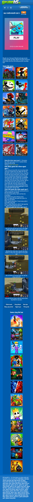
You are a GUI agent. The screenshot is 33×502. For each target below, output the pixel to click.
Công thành (17, 304)
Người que (18, 307)
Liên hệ (26, 479)
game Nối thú (6, 492)
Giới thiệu (20, 479)
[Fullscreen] (11, 7)
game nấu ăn (14, 485)
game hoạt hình (21, 486)
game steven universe (12, 496)
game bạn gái (6, 485)
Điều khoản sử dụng (19, 480)
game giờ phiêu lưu (8, 493)
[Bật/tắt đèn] (8, 7)
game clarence (10, 495)
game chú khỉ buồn (23, 492)
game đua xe (25, 483)
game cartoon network (14, 488)
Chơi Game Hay (13, 482)
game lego (14, 492)
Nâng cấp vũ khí (8, 307)
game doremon (20, 489)
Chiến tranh (9, 304)
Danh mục (24, 7)
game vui (21, 485)
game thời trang (16, 483)
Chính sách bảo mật (8, 480)
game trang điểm (10, 498)
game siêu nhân (14, 490)
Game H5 (5, 482)
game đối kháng (10, 489)
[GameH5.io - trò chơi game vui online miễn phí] (11, 4)
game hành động (22, 482)
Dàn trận (25, 304)
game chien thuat (13, 165)
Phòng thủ (26, 307)
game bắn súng (7, 483)
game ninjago (24, 490)
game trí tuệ (13, 486)
